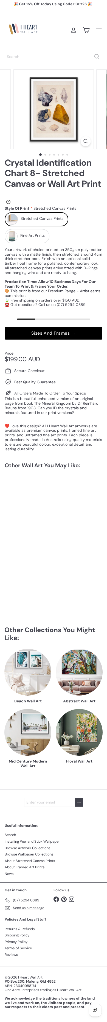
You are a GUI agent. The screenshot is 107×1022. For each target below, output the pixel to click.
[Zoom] (85, 141)
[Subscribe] (79, 802)
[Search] (96, 56)
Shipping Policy (17, 935)
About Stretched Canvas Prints (30, 861)
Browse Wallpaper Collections (29, 854)
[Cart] (86, 30)
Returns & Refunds (20, 929)
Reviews (11, 954)
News (9, 873)
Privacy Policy (16, 941)
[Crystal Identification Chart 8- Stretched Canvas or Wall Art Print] (39, 517)
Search (10, 835)
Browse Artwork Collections (27, 848)
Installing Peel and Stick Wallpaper (32, 841)
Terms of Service (18, 948)
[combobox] (53, 56)
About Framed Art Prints (25, 867)
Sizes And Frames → (53, 333)
